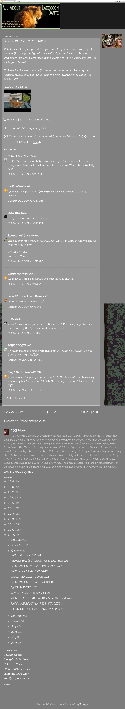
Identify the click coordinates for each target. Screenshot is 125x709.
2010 (11, 529)
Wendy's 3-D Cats (78, 136)
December (17, 539)
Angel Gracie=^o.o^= (19, 156)
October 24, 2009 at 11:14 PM (24, 333)
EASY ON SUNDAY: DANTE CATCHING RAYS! (36, 566)
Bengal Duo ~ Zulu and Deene (25, 296)
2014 (11, 508)
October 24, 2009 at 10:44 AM (25, 223)
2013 (11, 513)
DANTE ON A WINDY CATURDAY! (29, 571)
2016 (11, 497)
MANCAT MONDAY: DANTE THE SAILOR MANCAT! (40, 560)
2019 (11, 481)
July (14, 626)
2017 (11, 492)
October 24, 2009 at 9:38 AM (25, 174)
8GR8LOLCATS (17, 345)
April (14, 642)
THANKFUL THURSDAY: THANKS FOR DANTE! (37, 609)
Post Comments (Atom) (33, 420)
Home (51, 412)
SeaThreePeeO (16, 186)
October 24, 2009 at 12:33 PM (25, 261)
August (16, 621)
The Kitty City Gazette (16, 678)
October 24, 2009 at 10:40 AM (25, 200)
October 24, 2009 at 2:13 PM (24, 284)
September (17, 615)
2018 (11, 486)
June (14, 631)
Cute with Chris (13, 664)
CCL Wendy (19, 430)
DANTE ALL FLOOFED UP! (26, 555)
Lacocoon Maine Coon (16, 673)
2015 (11, 503)
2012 (11, 519)
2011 (11, 524)
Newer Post (13, 412)
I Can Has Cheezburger (17, 669)
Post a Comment (15, 398)
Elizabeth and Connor (20, 235)
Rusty (11, 319)
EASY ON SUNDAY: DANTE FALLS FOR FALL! (37, 603)
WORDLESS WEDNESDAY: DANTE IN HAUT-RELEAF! (41, 598)
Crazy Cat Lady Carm (16, 659)
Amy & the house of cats (22, 372)
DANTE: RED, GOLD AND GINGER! (30, 576)
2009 (12, 535)
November (17, 545)
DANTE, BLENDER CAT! (24, 587)
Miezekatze (14, 212)
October (16, 550)
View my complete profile (18, 472)
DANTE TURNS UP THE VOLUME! (30, 592)
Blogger (84, 704)
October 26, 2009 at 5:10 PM (25, 390)
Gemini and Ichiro (18, 273)
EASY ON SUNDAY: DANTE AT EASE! (32, 582)
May (14, 637)
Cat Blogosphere (13, 654)
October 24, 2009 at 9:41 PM (24, 306)
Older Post (89, 412)
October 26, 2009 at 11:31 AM (25, 359)
